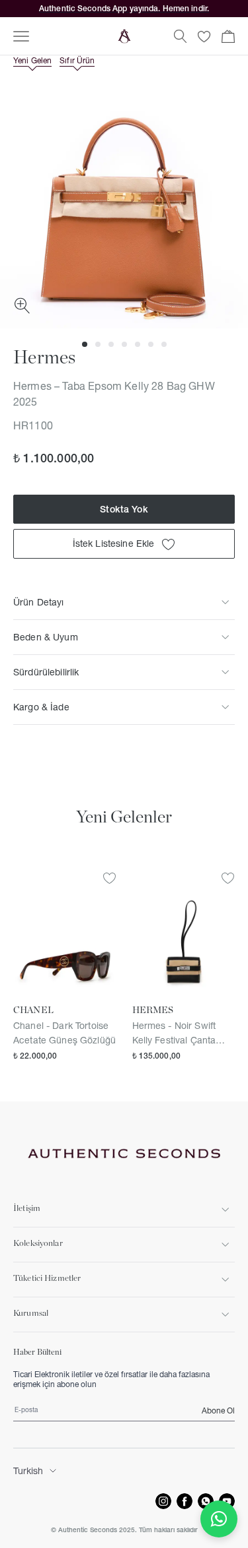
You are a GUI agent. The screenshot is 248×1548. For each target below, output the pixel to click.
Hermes (44, 358)
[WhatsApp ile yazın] (218, 1519)
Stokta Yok (123, 509)
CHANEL (33, 1010)
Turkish (28, 1471)
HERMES (153, 1010)
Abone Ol (218, 1410)
